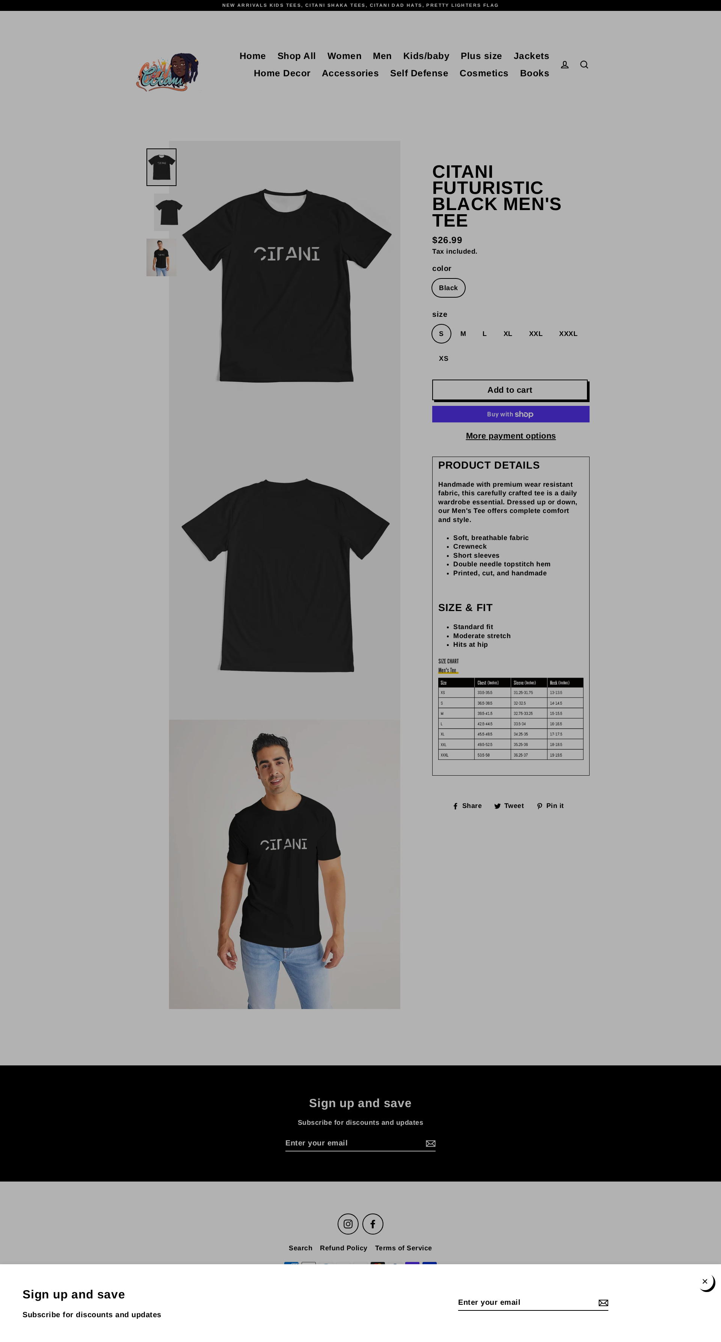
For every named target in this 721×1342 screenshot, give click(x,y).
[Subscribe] (602, 1302)
